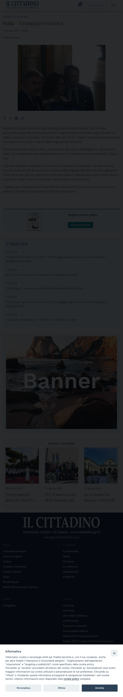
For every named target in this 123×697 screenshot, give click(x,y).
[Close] (114, 653)
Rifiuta (61, 688)
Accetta (99, 688)
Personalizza (23, 688)
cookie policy (71, 678)
